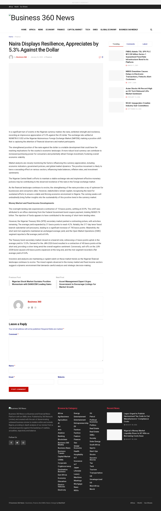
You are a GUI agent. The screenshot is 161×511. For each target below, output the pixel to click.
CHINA (60, 460)
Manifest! (61, 503)
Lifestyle (77, 471)
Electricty (62, 490)
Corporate (62, 463)
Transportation (96, 473)
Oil (91, 413)
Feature (77, 436)
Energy (77, 413)
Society (93, 438)
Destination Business (63, 471)
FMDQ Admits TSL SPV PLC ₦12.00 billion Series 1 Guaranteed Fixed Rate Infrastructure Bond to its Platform (138, 56)
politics (93, 425)
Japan (76, 468)
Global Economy (108, 30)
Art (59, 426)
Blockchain (62, 439)
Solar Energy (95, 441)
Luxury (76, 474)
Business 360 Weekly (128, 30)
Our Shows (24, 7)
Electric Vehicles (61, 486)
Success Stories (93, 459)
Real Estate (94, 428)
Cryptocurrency (64, 466)
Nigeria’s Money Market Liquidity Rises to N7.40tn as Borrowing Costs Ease (136, 433)
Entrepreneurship (81, 423)
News (40, 30)
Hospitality (78, 455)
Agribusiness (63, 417)
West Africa (94, 486)
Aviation (61, 433)
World (16, 7)
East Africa (62, 475)
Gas (75, 443)
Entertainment (80, 417)
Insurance (78, 461)
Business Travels (62, 452)
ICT (75, 458)
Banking (61, 436)
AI (58, 423)
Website (61, 377)
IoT (75, 464)
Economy (50, 30)
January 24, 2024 (37, 57)
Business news (64, 448)
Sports (92, 448)
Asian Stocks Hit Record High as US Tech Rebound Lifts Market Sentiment (139, 91)
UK (91, 476)
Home (23, 30)
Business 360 (21, 57)
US (91, 483)
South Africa (95, 445)
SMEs (95, 30)
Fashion (77, 430)
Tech (87, 30)
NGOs (76, 490)
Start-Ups (94, 451)
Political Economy (93, 421)
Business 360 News (17, 503)
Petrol (92, 417)
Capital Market (75, 30)
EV (75, 426)
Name (12, 366)
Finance (61, 30)
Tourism (93, 470)
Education (62, 481)
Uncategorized (96, 479)
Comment (14, 334)
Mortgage (78, 484)
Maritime (78, 477)
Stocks (93, 455)
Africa (11, 7)
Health (76, 451)
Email (12, 377)
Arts (59, 430)
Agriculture (62, 420)
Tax (91, 463)
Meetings (78, 481)
